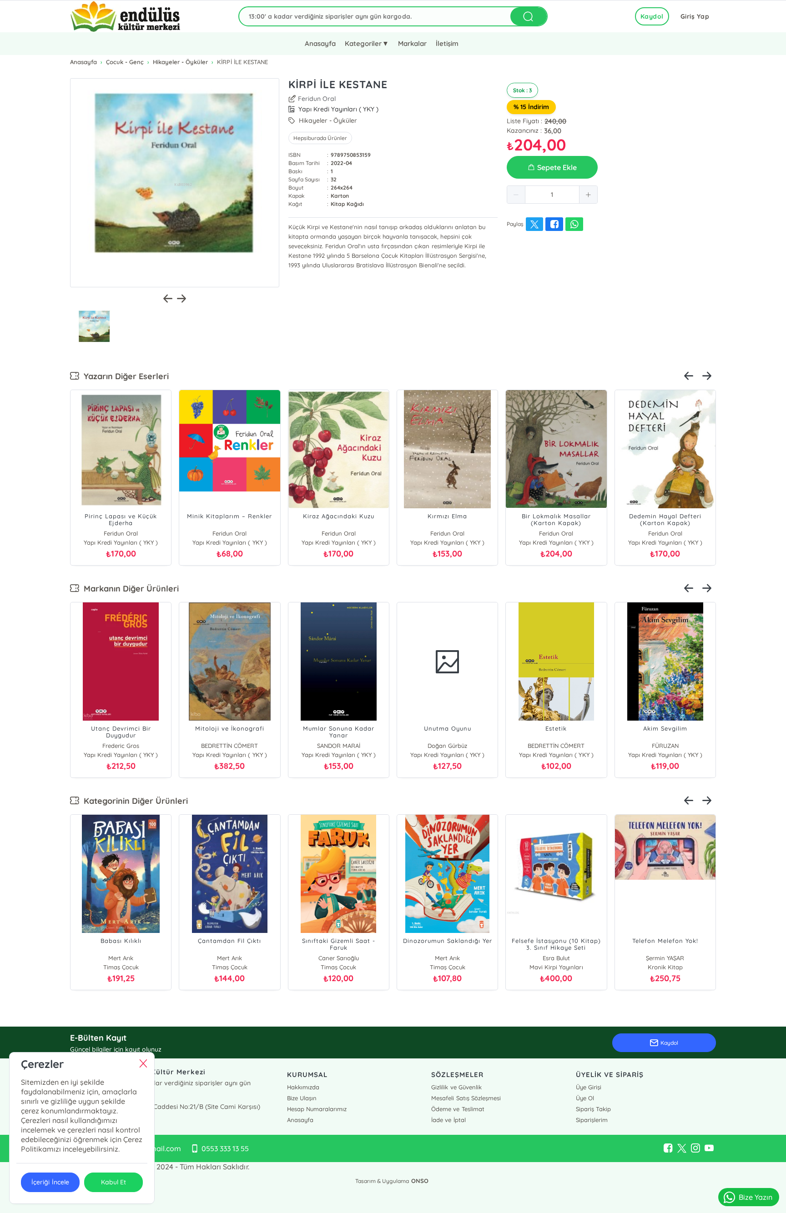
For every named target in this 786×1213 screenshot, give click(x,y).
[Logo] (125, 16)
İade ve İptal (448, 1119)
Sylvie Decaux (553, 745)
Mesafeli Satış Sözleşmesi (465, 1098)
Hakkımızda (303, 1087)
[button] (516, 194)
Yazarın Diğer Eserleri (124, 376)
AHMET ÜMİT (662, 745)
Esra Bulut (556, 958)
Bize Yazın (755, 1197)
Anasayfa (320, 43)
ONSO (419, 1180)
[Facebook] (668, 1148)
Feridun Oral (317, 98)
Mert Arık (120, 958)
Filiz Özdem (335, 745)
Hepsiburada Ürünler (320, 138)
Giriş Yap (695, 16)
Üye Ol (585, 1098)
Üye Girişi (588, 1087)
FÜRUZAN (226, 745)
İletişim (447, 43)
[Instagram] (695, 1148)
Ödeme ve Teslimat (457, 1109)
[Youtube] (709, 1148)
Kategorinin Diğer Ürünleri (133, 801)
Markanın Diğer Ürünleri (129, 588)
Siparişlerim (592, 1119)
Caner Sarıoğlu (338, 958)
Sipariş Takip (593, 1109)
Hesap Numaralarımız (317, 1109)
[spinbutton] (552, 194)
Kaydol (652, 16)
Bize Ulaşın (302, 1098)
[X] (682, 1148)
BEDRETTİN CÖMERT (117, 745)
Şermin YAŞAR (665, 958)
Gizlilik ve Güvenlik (456, 1087)
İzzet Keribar (444, 745)
